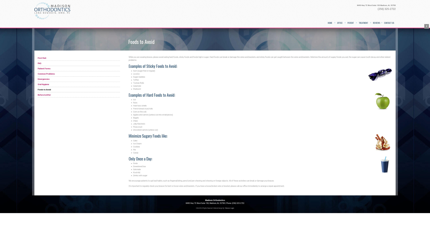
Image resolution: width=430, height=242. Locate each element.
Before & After (44, 95)
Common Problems (46, 74)
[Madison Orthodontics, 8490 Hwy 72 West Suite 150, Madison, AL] (52, 19)
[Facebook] (426, 26)
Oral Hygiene (43, 84)
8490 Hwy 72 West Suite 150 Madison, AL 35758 (376, 5)
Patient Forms (44, 68)
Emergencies (43, 79)
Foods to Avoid (44, 90)
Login (232, 208)
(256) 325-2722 (387, 9)
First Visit (42, 58)
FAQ (39, 63)
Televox (227, 208)
